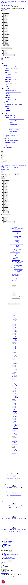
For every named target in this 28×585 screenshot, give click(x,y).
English (5, 22)
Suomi (5, 42)
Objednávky (17, 165)
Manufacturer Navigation (15, 303)
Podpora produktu (7, 541)
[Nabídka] (2, 152)
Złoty (5, 53)
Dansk (5, 18)
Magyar (5, 33)
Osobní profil (7, 165)
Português (6, 37)
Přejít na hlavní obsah (6, 1)
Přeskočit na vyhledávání (16, 1)
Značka (5, 546)
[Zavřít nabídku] (6, 161)
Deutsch (5, 19)
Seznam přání (23, 165)
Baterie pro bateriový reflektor (14, 478)
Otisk (4, 555)
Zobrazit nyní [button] (4, 9)
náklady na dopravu (18, 576)
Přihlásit (3, 57)
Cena (13, 294)
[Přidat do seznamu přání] (14, 476)
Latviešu (6, 30)
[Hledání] (2, 156)
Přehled (2, 165)
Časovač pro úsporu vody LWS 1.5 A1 (14, 487)
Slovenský (6, 40)
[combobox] (7, 174)
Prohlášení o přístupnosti (9, 558)
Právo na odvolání (7, 557)
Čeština (5, 16)
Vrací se (5, 544)
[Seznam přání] (1, 157)
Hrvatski (5, 27)
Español (5, 24)
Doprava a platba (7, 542)
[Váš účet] (2, 159)
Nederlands (6, 34)
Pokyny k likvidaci (7, 545)
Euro (5, 52)
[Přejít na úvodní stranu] (6, 5)
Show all (14, 453)
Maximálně (14, 299)
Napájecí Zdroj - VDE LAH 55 (14, 495)
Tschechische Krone (9, 55)
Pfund (5, 50)
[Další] (2, 151)
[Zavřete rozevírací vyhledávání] (18, 174)
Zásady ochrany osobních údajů (10, 554)
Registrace (9, 57)
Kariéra (5, 547)
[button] (17, 227)
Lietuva (5, 31)
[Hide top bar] (2, 4)
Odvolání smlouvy (5, 573)
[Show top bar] (2, 171)
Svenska (6, 43)
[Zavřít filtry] (14, 293)
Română (5, 39)
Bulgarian (6, 15)
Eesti (5, 21)
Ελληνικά (6, 45)
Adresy (12, 165)
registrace (5, 163)
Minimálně (14, 296)
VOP (4, 553)
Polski (5, 36)
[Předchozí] (2, 60)
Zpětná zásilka (4, 166)
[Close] (2, 172)
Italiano (5, 28)
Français (6, 25)
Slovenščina (6, 13)
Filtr (15, 286)
